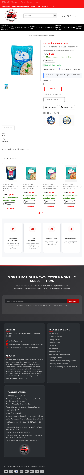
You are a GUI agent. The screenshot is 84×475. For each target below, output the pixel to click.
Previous (2, 186)
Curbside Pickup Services (58, 27)
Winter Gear (32, 27)
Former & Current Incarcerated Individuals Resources (23, 407)
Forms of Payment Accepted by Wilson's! (62, 361)
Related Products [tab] (10, 159)
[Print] (51, 112)
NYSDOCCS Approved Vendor (16, 396)
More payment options (53, 94)
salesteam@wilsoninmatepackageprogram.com (26, 344)
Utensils (49, 27)
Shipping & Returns (55, 358)
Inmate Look (35, 6)
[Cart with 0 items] (76, 16)
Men (18, 27)
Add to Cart (11, 208)
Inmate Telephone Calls (13, 413)
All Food (12, 27)
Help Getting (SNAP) (13, 410)
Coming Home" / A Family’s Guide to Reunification (22, 440)
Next (80, 186)
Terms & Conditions (55, 337)
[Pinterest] (58, 112)
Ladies (25, 27)
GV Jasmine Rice (49, 189)
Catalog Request (54, 339)
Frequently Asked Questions (58, 363)
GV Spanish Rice (69, 189)
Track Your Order (33, 2)
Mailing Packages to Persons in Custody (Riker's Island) (24, 419)
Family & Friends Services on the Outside (19, 404)
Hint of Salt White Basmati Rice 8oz (10, 190)
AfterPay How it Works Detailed (59, 354)
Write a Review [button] (69, 50)
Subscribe (72, 301)
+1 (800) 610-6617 (15, 341)
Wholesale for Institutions (4, 27)
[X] (55, 112)
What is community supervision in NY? (18, 432)
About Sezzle (53, 348)
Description (8, 128)
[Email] (48, 112)
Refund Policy (53, 333)
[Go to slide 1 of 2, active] (39, 213)
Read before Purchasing (20, 6)
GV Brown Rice (28, 189)
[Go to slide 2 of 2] (42, 213)
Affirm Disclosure (54, 352)
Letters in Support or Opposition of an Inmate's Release (24, 416)
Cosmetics (41, 27)
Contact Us (6, 6)
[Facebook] (44, 112)
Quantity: (47, 80)
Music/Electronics (69, 27)
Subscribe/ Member (79, 27)
